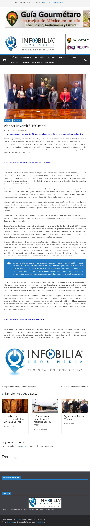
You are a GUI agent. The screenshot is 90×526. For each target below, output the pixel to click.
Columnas (49, 62)
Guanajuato (26, 57)
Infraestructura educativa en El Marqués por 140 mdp (42, 420)
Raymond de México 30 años (74, 417)
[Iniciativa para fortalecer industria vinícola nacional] (15, 400)
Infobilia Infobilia (23, 130)
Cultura (72, 57)
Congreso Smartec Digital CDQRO (32, 319)
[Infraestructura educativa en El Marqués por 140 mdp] (45, 400)
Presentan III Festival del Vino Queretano (35, 163)
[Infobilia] (45, 35)
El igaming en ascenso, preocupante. (54, 2)
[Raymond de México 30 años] (75, 400)
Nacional (52, 57)
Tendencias (13, 62)
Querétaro (13, 57)
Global (62, 57)
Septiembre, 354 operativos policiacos (20, 386)
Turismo (25, 62)
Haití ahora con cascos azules (73, 386)
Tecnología (37, 62)
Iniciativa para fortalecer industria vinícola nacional (14, 419)
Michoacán (39, 57)
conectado (24, 446)
